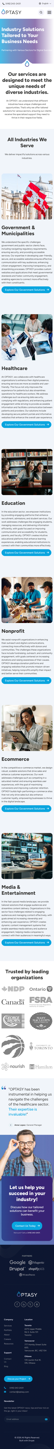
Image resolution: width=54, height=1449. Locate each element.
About (7, 1334)
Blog (6, 1366)
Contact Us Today (25, 1225)
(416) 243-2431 (13, 3)
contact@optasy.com (19, 1392)
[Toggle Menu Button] (49, 12)
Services (8, 1325)
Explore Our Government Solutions (25, 289)
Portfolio (8, 1330)
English (45, 3)
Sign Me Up (46, 1419)
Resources (8, 1343)
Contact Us (7, 1360)
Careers (7, 1339)
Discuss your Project (17, 1379)
